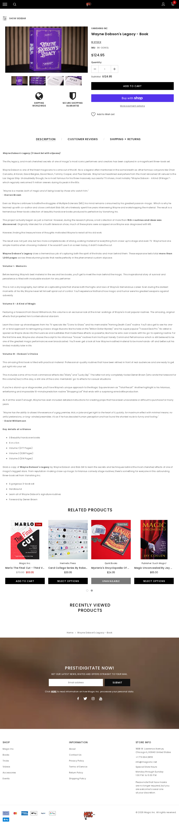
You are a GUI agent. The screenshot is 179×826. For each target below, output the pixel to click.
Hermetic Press (68, 563)
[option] (46, 49)
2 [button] (92, 590)
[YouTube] (100, 698)
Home (70, 632)
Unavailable (111, 581)
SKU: (93, 47)
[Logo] (89, 4)
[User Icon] (163, 4)
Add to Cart (25, 581)
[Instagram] (93, 698)
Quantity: (96, 62)
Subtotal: (96, 76)
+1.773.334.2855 (144, 757)
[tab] (89, 510)
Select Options (68, 581)
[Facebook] (78, 698)
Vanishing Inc (99, 28)
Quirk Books (111, 563)
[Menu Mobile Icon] (5, 4)
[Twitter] (85, 698)
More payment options (132, 105)
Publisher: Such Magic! (154, 563)
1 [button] (87, 590)
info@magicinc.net (146, 761)
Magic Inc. (25, 563)
